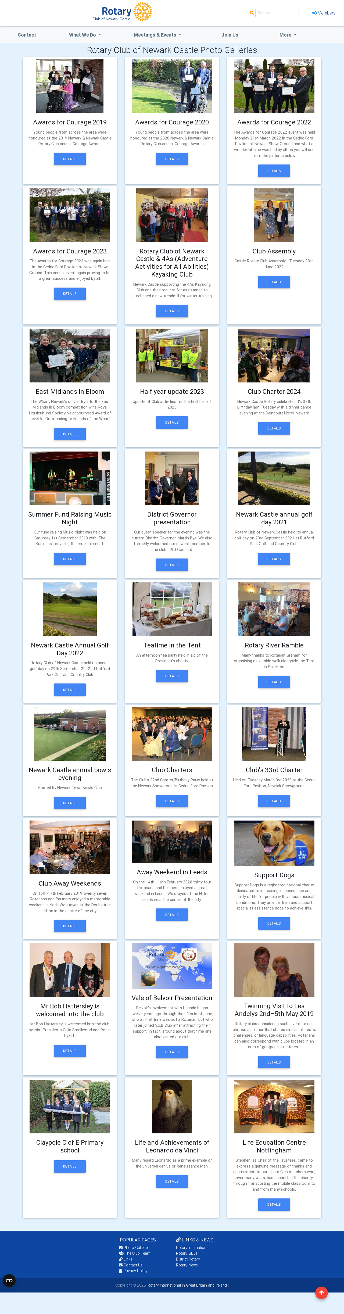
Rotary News (187, 1265)
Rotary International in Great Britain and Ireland (186, 1285)
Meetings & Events (155, 35)
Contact (27, 35)
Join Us (229, 35)
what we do (83, 35)
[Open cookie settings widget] (9, 1280)
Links (128, 1259)
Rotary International (192, 1247)
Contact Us (132, 1265)
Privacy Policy (135, 1270)
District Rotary (188, 1259)
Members (326, 13)
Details (70, 159)
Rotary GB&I (186, 1253)
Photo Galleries (136, 1247)
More (286, 35)
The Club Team (137, 1253)
